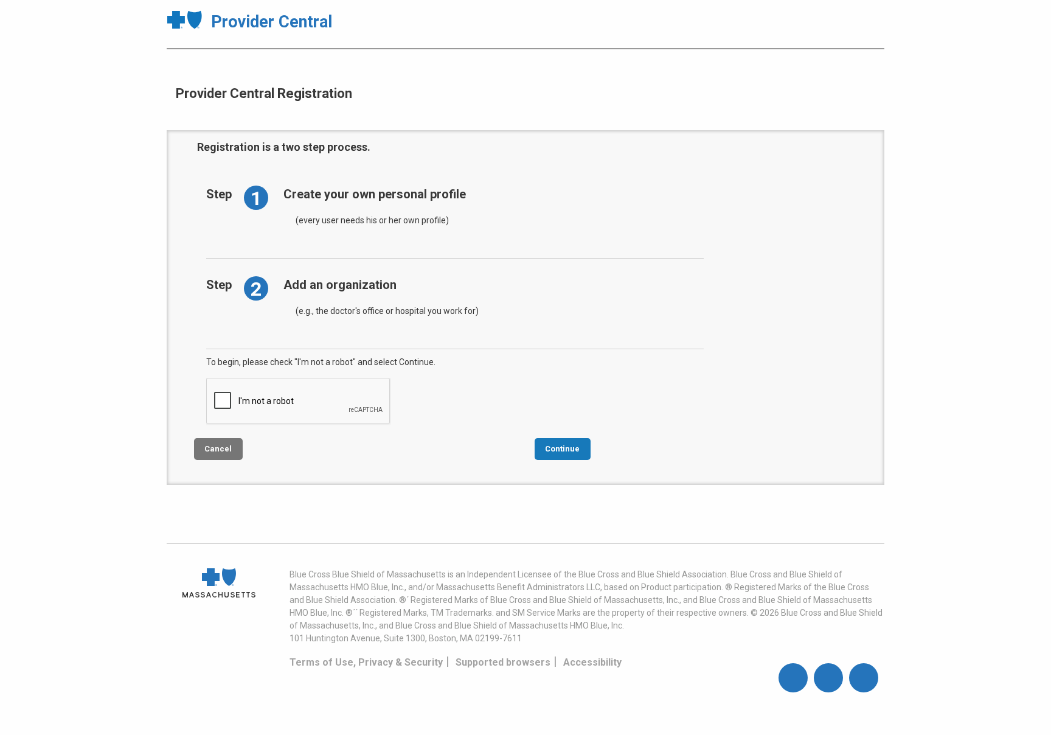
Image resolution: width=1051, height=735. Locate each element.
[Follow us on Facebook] (793, 677)
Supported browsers (503, 662)
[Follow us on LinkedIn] (863, 677)
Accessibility (592, 662)
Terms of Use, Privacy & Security (366, 662)
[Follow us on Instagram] (828, 677)
